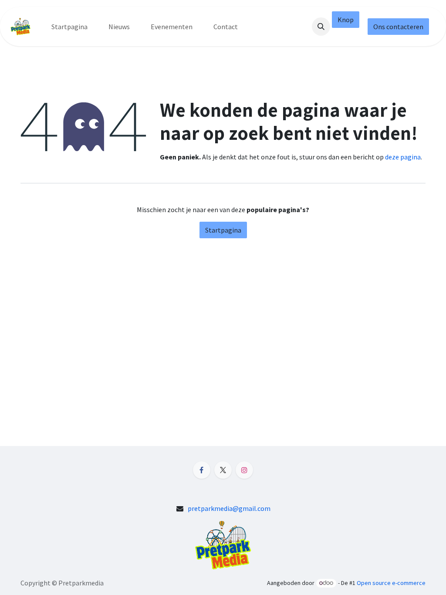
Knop (346, 19)
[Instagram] (244, 470)
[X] (223, 470)
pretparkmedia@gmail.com (229, 508)
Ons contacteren (398, 26)
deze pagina (403, 156)
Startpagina (223, 230)
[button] (321, 26)
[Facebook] (201, 470)
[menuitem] (69, 26)
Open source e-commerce (391, 583)
